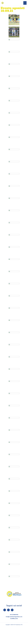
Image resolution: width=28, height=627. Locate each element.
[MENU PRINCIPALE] (25, 3)
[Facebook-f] (4, 610)
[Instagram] (8, 610)
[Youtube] (12, 610)
